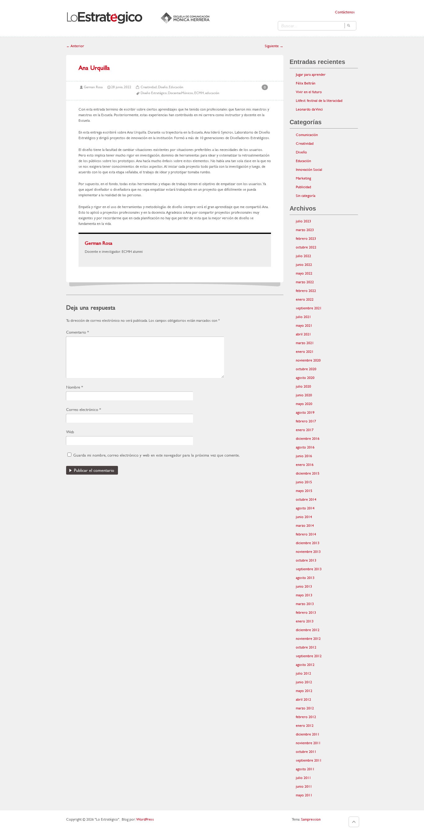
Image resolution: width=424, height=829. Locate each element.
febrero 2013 (306, 612)
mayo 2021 (304, 325)
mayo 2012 (304, 691)
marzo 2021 (305, 343)
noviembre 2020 (308, 360)
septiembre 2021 (309, 308)
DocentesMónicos (180, 93)
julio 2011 (303, 778)
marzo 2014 (305, 525)
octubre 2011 (306, 751)
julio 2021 (303, 317)
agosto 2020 (305, 378)
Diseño (163, 87)
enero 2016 (304, 464)
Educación (176, 87)
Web (70, 432)
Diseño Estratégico (154, 93)
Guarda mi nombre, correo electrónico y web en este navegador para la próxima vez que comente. (156, 455)
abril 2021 (303, 334)
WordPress (145, 819)
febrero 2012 (306, 717)
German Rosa (93, 87)
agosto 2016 (305, 447)
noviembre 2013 (308, 551)
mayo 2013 (304, 595)
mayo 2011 (304, 795)
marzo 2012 (305, 708)
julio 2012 (303, 673)
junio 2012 (304, 682)
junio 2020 (304, 395)
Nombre (74, 387)
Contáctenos (345, 12)
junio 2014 (304, 517)
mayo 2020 (304, 404)
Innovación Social (309, 169)
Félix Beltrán (305, 83)
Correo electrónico (83, 409)
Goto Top (354, 822)
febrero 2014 (306, 534)
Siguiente (274, 46)
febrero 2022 (306, 291)
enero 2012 (304, 725)
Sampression (311, 819)
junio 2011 (304, 786)
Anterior (75, 46)
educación (212, 93)
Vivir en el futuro (309, 92)
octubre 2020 (306, 369)
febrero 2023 (306, 238)
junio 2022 (304, 264)
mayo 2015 (304, 491)
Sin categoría (305, 196)
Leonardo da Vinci (309, 109)
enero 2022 (304, 299)
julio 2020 (303, 386)
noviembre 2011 (308, 743)
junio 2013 (304, 586)
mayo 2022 (304, 273)
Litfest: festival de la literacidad (319, 100)
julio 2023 (303, 221)
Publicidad (303, 187)
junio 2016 (304, 456)
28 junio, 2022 (121, 87)
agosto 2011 (305, 769)
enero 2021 (304, 351)
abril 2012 (303, 699)
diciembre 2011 (307, 734)
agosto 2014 (305, 508)
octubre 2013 (306, 560)
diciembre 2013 (307, 543)
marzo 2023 (305, 230)
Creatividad (149, 87)
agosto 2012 (305, 665)
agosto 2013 (305, 578)
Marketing (303, 178)
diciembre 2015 (307, 473)
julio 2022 (303, 256)
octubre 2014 (306, 499)
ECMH (199, 93)
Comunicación (307, 135)
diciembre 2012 (307, 630)
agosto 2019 (305, 412)
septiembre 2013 (309, 569)
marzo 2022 (305, 282)
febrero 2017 (306, 421)
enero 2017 (304, 430)
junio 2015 (304, 482)
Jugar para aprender (311, 74)
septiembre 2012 (309, 656)
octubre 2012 (306, 647)
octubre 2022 (306, 247)
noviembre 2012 (308, 638)
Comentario (77, 332)
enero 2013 (304, 621)
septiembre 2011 (309, 760)
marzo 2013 (305, 604)
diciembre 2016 (307, 438)
